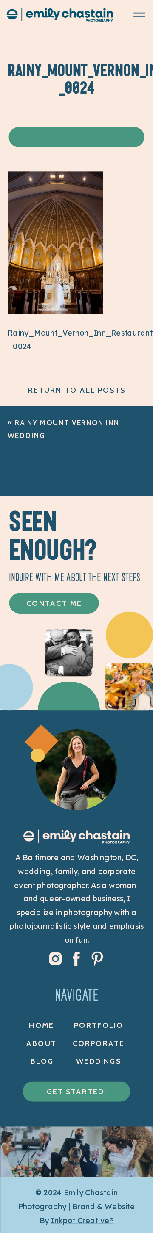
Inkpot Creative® (82, 1220)
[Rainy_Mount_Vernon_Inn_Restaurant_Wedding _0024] (55, 312)
